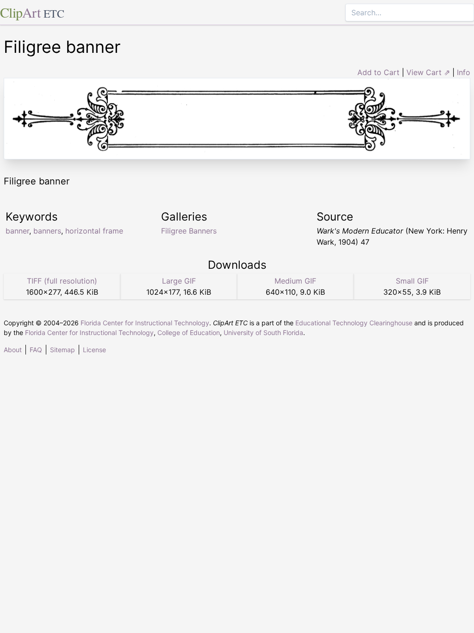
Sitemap (62, 350)
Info (463, 72)
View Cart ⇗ (428, 72)
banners (47, 230)
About (13, 350)
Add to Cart (378, 72)
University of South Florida (263, 332)
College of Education (188, 332)
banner (17, 230)
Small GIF (412, 280)
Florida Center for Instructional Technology (145, 323)
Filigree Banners (189, 230)
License (94, 350)
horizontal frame (94, 230)
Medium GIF (295, 280)
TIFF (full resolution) (62, 280)
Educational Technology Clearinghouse (353, 323)
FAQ (36, 350)
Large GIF (179, 280)
